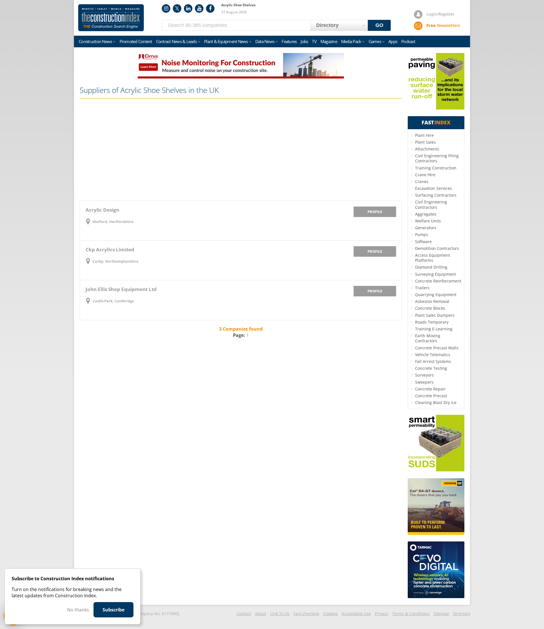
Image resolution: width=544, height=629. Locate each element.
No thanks (78, 610)
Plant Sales (425, 142)
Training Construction (435, 168)
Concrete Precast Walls (436, 347)
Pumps (421, 234)
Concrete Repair (430, 389)
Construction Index (111, 17)
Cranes (421, 181)
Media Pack (351, 41)
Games (375, 41)
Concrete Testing (431, 368)
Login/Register (440, 14)
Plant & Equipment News (226, 41)
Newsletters (443, 25)
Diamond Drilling (431, 267)
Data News (264, 41)
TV (314, 41)
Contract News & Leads (176, 41)
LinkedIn (188, 8)
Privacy (381, 613)
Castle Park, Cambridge (113, 300)
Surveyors (424, 375)
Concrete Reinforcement (438, 281)
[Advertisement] (241, 149)
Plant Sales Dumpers (434, 315)
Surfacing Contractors (435, 195)
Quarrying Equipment (435, 294)
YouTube (199, 8)
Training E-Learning (433, 329)
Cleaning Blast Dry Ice (435, 402)
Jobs (304, 41)
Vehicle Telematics (432, 354)
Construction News (95, 41)
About (260, 613)
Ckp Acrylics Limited (110, 249)
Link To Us (280, 613)
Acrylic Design (102, 210)
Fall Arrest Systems (433, 361)
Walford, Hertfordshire (113, 221)
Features (289, 41)
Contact (244, 613)
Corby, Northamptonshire (115, 261)
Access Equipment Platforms (432, 257)
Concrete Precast (431, 395)
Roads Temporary (432, 322)
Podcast (408, 41)
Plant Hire (424, 135)
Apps (392, 41)
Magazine (328, 41)
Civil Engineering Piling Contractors (437, 158)
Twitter (177, 8)
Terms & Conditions (411, 613)
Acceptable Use (356, 613)
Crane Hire (425, 174)
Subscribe (113, 610)
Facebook (210, 8)
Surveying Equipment (435, 274)
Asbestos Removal (432, 301)
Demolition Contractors (437, 248)
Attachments (427, 149)
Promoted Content (136, 41)
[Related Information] (241, 77)
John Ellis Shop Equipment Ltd (121, 289)
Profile (374, 211)
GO (379, 25)
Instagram (166, 8)
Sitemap (441, 613)
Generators (425, 227)
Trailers (422, 287)
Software (423, 241)
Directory (461, 613)
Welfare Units (428, 221)
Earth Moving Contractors (427, 338)
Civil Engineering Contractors (431, 204)
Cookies (330, 613)
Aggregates (425, 214)
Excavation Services (433, 188)
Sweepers (424, 382)
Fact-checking (306, 613)
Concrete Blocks (430, 308)
